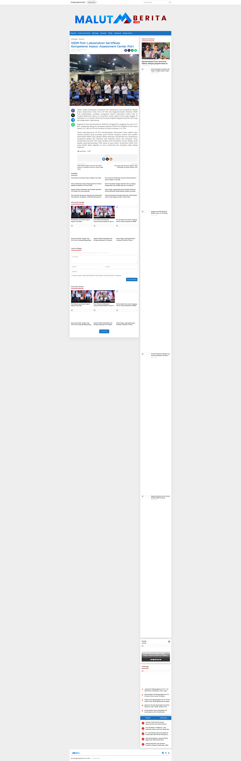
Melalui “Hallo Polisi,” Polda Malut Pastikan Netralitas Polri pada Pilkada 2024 (155, 654)
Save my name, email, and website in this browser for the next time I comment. (97, 275)
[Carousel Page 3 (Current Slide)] (156, 659)
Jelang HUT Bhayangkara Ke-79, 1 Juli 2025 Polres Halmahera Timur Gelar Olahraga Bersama (156, 690)
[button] (169, 2)
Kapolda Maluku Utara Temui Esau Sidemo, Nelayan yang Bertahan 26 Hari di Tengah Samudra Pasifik (154, 63)
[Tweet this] (129, 50)
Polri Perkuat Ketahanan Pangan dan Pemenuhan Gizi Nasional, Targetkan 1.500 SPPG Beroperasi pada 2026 (86, 196)
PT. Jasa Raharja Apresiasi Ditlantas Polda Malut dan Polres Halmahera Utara (156, 733)
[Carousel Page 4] (158, 659)
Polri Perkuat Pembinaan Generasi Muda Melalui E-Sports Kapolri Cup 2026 (121, 178)
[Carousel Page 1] (151, 659)
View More (104, 331)
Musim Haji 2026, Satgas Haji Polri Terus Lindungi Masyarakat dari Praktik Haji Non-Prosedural (120, 184)
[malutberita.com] (120, 18)
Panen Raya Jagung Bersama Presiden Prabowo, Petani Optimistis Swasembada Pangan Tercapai (120, 190)
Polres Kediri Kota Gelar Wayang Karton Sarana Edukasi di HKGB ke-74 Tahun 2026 (86, 184)
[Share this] (125, 50)
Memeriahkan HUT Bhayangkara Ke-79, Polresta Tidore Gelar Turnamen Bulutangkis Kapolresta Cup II (157, 695)
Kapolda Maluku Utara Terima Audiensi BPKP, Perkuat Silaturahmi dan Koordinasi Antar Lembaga (160, 497)
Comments (163, 718)
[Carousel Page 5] (160, 659)
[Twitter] (107, 159)
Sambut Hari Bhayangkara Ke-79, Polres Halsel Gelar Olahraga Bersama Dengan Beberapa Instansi (157, 700)
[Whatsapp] (135, 50)
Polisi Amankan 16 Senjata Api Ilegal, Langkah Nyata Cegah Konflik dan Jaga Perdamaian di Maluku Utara (160, 70)
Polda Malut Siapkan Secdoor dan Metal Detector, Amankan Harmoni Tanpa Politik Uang (90, 166)
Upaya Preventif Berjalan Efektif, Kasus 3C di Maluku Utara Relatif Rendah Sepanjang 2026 (159, 212)
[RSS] (110, 159)
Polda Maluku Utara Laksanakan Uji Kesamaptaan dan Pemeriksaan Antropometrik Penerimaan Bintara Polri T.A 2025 (157, 711)
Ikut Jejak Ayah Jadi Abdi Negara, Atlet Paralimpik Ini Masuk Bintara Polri (125, 165)
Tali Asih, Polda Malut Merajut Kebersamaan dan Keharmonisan (155, 723)
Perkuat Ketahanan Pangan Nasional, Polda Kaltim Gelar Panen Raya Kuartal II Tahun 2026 (121, 196)
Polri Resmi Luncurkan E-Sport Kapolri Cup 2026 (86, 178)
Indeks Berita (96, 758)
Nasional (73, 51)
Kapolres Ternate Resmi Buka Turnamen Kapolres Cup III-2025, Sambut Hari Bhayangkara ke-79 (157, 706)
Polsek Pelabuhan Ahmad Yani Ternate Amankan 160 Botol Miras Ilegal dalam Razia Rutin (160, 354)
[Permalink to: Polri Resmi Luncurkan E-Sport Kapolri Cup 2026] (81, 212)
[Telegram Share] (132, 50)
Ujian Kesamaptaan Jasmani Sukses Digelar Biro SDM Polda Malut (156, 739)
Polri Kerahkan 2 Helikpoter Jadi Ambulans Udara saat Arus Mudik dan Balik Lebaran (157, 728)
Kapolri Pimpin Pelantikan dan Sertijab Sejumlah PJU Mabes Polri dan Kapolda (86, 190)
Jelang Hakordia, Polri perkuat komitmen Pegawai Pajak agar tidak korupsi (156, 744)
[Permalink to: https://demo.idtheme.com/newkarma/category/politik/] (169, 641)
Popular (148, 718)
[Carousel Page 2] (153, 659)
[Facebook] (103, 159)
